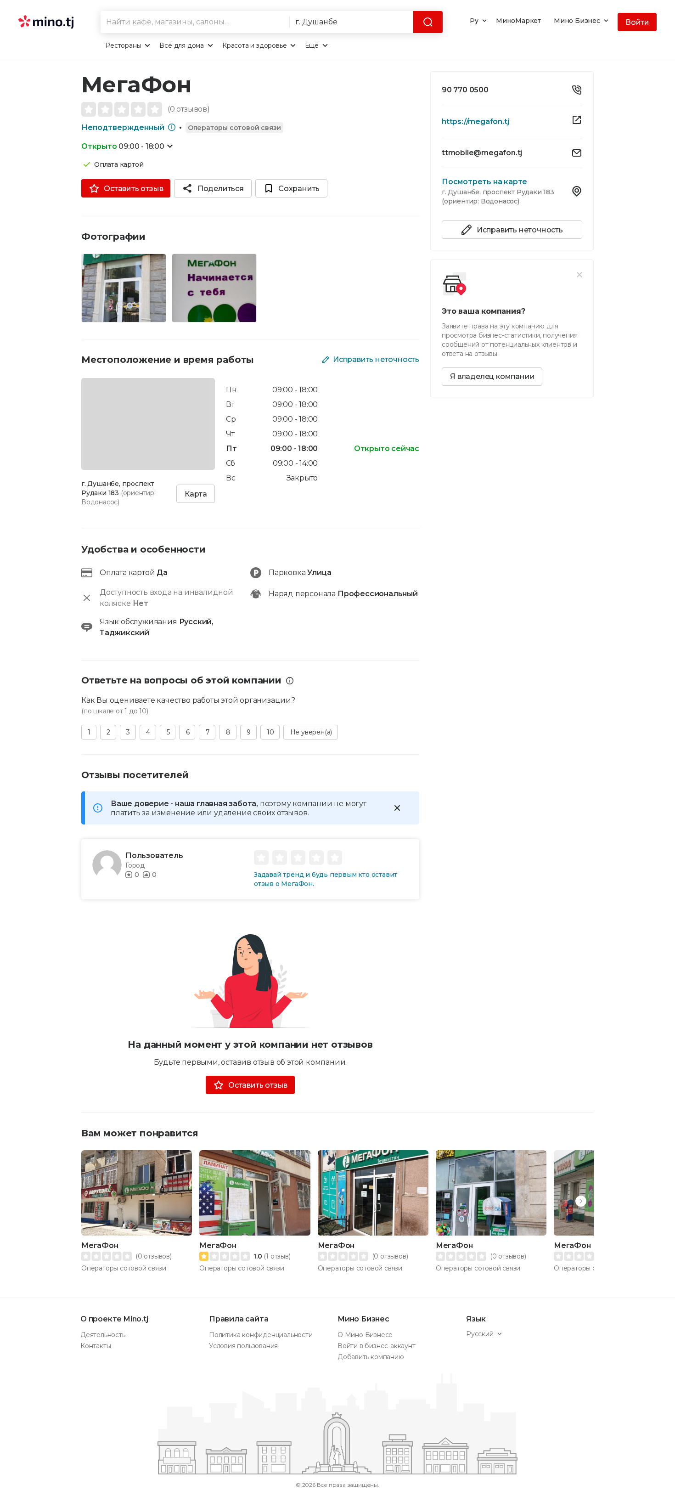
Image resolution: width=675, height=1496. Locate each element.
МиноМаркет (518, 21)
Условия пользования (243, 1346)
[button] (580, 1201)
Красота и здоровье (254, 45)
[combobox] (195, 22)
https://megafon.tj (475, 121)
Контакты (95, 1346)
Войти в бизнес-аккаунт (377, 1346)
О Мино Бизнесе (365, 1335)
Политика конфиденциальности (261, 1335)
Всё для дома (181, 45)
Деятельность (102, 1335)
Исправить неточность (376, 359)
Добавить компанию (371, 1357)
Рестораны (123, 45)
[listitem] (512, 92)
